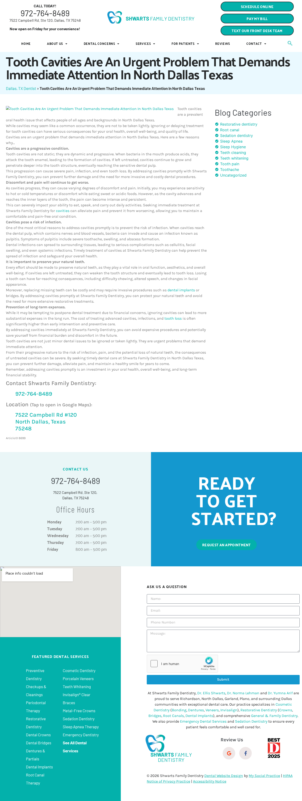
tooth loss (173, 318)
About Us (55, 44)
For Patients (183, 44)
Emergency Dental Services (203, 721)
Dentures (196, 710)
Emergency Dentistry (81, 734)
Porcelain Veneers (78, 678)
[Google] (229, 753)
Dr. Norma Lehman (243, 693)
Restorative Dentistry (258, 710)
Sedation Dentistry (79, 718)
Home (26, 44)
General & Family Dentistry (274, 715)
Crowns (285, 710)
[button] (257, 30)
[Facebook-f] (245, 753)
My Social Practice (264, 775)
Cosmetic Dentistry (79, 670)
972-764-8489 (45, 13)
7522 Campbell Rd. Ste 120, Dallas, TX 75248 (45, 20)
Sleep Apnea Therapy (81, 726)
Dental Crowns (38, 734)
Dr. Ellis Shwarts (211, 693)
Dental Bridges (38, 742)
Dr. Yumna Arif (280, 693)
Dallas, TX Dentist (21, 88)
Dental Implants (39, 766)
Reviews (222, 44)
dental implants (181, 290)
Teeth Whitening (77, 686)
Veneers (212, 710)
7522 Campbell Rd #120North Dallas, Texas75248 (46, 421)
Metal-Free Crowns (79, 710)
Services (143, 44)
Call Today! (45, 6)
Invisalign (228, 710)
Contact (254, 44)
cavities (63, 210)
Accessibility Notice (209, 781)
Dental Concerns (99, 44)
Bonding (179, 710)
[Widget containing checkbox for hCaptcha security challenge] (182, 664)
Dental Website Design (223, 775)
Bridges (154, 715)
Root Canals (173, 715)
